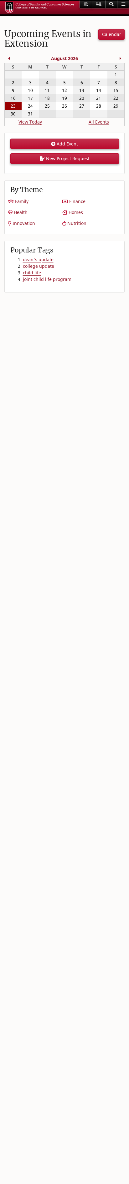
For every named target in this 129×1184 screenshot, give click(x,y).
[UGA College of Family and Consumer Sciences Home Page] (39, 7)
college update (38, 266)
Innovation (24, 223)
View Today (30, 122)
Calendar (111, 34)
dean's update (38, 259)
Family (21, 201)
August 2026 (64, 58)
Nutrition (76, 223)
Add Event (66, 144)
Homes (76, 212)
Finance (77, 201)
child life (32, 273)
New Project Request (67, 158)
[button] (111, 4)
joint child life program (47, 279)
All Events (99, 122)
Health (21, 212)
